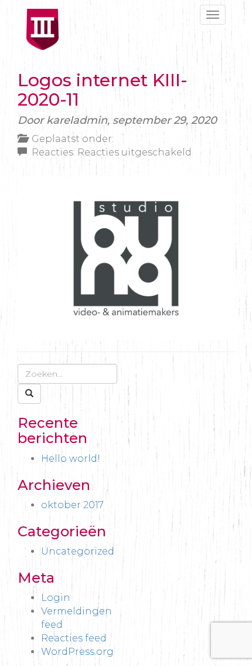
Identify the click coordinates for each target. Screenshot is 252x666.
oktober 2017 (72, 505)
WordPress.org (77, 651)
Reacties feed (74, 638)
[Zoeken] (29, 394)
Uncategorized (77, 551)
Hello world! (70, 458)
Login (55, 597)
